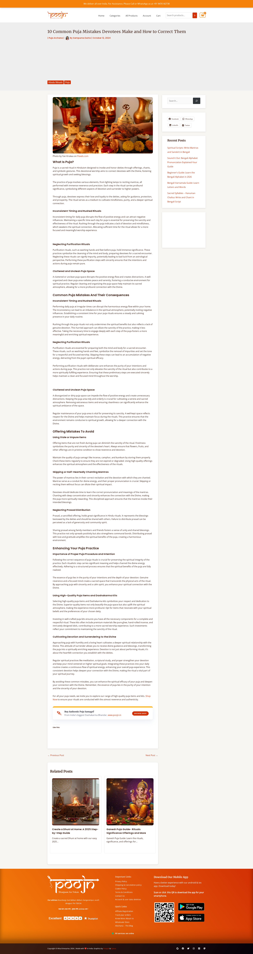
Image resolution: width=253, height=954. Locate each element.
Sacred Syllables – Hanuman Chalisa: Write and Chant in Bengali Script (181, 197)
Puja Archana (56, 37)
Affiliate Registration (124, 911)
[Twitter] (188, 948)
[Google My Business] (177, 948)
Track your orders (123, 915)
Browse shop (140, 713)
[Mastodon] (204, 948)
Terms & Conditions (124, 892)
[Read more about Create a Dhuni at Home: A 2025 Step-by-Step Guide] (75, 801)
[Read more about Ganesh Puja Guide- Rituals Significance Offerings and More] (130, 801)
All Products (132, 15)
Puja (67, 82)
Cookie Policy (120, 888)
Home (101, 15)
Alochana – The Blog (124, 925)
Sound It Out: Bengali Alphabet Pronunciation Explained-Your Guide (182, 162)
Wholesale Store (122, 922)
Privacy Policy (121, 881)
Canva (113, 948)
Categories (115, 15)
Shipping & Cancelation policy (128, 885)
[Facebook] (183, 948)
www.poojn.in (114, 715)
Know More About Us (124, 918)
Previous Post (56, 755)
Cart (158, 15)
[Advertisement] (126, 60)
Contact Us (120, 896)
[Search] (195, 15)
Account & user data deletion (128, 899)
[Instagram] (194, 948)
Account (147, 15)
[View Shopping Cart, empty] (203, 15)
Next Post (152, 755)
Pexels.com (82, 156)
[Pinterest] (199, 948)
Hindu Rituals (55, 82)
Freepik (106, 948)
